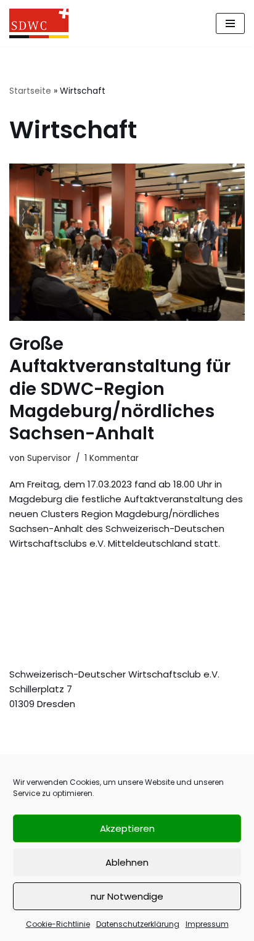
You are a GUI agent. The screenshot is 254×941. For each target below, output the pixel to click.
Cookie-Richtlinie (58, 924)
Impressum (207, 924)
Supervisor (49, 458)
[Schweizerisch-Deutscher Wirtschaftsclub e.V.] (38, 23)
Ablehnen (127, 862)
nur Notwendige (127, 896)
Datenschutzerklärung (137, 924)
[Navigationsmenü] (230, 23)
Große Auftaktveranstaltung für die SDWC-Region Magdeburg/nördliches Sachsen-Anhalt (120, 389)
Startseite (30, 91)
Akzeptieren (127, 828)
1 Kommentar (111, 458)
